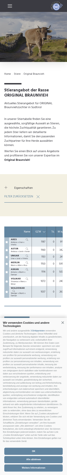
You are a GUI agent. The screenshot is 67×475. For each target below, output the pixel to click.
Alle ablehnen (33, 459)
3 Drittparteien (38, 331)
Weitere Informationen (33, 467)
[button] (62, 322)
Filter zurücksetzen (18, 196)
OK (33, 451)
